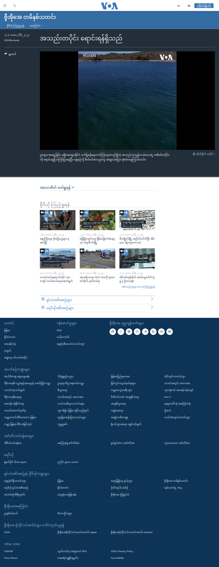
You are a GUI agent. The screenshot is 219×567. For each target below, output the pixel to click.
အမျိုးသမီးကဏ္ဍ (119, 417)
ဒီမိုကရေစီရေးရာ (13, 396)
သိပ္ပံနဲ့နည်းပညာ (65, 376)
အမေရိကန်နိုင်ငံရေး (14, 403)
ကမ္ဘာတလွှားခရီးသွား (121, 390)
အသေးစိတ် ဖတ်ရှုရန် (56, 187)
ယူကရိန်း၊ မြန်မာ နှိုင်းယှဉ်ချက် (73, 410)
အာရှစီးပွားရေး (118, 403)
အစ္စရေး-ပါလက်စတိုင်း (16, 357)
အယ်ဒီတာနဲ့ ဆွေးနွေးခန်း (17, 376)
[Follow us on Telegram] (145, 331)
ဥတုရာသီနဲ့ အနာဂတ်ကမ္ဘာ (70, 383)
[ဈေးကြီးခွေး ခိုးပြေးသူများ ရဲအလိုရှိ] (57, 220)
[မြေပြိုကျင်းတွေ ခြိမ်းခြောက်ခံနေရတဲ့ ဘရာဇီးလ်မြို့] (97, 220)
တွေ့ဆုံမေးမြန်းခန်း (66, 494)
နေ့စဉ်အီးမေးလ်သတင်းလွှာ (71, 343)
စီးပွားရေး (62, 390)
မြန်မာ (7, 330)
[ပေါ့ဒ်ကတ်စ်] (161, 331)
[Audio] (179, 6)
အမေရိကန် (10, 343)
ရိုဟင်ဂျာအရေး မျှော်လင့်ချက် (126, 424)
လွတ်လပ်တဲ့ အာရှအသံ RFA (72, 551)
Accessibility (117, 558)
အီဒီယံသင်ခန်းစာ (13, 443)
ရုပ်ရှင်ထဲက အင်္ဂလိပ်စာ (122, 443)
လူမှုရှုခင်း (62, 424)
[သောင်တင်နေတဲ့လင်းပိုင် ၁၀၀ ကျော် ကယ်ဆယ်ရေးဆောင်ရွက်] (57, 258)
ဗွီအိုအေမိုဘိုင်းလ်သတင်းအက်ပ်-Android (131, 532)
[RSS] (153, 331)
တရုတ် (7, 350)
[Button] (10, 54)
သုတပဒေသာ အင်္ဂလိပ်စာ (177, 443)
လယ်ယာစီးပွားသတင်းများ (71, 403)
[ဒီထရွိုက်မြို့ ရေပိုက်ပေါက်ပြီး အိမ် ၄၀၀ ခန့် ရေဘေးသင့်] (137, 220)
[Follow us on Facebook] (113, 331)
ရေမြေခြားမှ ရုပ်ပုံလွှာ (121, 480)
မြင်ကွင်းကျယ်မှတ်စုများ (123, 383)
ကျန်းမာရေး (117, 410)
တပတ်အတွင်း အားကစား (70, 396)
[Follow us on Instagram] (137, 331)
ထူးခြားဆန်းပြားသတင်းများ (71, 417)
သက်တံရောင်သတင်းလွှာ (177, 417)
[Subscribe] (169, 331)
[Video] (189, 6)
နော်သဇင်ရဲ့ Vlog (173, 487)
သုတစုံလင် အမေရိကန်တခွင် (179, 390)
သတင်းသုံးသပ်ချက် (14, 390)
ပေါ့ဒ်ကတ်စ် (63, 337)
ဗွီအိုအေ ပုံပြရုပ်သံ (120, 494)
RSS (59, 330)
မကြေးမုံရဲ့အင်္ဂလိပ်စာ (68, 443)
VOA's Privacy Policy (122, 551)
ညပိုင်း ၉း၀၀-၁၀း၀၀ (67, 461)
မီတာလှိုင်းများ (64, 513)
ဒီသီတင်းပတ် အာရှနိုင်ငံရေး (125, 396)
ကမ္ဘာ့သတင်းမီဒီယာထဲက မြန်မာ (20, 417)
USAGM (8, 551)
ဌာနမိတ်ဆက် (11, 513)
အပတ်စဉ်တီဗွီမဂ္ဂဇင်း (14, 494)
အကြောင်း (35, 25)
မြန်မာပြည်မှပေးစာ (120, 376)
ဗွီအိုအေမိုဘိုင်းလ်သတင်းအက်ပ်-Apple (77, 532)
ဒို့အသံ (167, 410)
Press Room (10, 558)
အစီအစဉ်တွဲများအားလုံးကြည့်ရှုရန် (138, 286)
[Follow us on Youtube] (129, 331)
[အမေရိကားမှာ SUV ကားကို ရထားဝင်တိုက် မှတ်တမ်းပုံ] (97, 258)
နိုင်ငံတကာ (9, 337)
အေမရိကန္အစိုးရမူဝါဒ (68, 558)
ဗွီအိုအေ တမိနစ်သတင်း (176, 480)
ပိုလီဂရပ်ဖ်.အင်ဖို (119, 487)
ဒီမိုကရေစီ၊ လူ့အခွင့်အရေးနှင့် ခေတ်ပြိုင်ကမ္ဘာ (27, 383)
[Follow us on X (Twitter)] (121, 331)
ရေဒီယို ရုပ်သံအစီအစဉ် (16, 487)
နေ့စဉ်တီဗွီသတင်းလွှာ (15, 480)
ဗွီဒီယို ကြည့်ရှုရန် (15, 25)
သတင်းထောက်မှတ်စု (15, 410)
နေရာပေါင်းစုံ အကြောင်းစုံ (177, 403)
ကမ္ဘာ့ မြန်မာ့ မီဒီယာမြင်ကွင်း (18, 424)
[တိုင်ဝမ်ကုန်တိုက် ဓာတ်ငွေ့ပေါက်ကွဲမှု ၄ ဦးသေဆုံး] (137, 258)
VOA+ (7, 532)
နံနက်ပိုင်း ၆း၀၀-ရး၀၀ (15, 461)
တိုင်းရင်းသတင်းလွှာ (174, 376)
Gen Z (167, 396)
